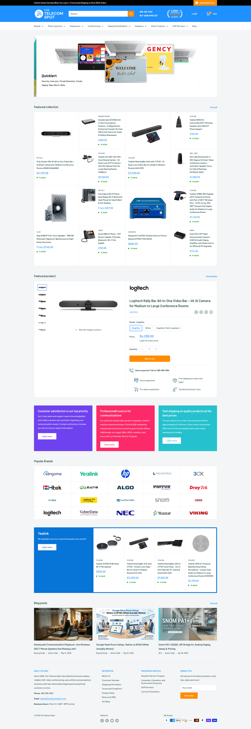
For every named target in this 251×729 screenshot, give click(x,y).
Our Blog (106, 701)
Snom (100, 230)
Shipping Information (111, 684)
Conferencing (94, 26)
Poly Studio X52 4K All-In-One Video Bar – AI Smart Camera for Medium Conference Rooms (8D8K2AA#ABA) (55, 164)
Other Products (158, 26)
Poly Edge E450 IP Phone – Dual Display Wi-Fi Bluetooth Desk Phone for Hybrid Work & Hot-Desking (110, 198)
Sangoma (132, 232)
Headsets (139, 26)
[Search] (131, 14)
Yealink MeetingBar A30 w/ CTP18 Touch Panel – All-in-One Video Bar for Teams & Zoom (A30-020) (169, 568)
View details (212, 276)
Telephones (75, 26)
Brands (37, 26)
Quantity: (133, 349)
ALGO (39, 232)
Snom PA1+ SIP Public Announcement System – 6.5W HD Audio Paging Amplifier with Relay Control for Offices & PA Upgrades (202, 240)
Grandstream (104, 116)
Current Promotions (150, 691)
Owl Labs (194, 153)
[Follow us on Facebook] (102, 720)
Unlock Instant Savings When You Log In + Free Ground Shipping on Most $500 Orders (70, 3)
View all (214, 107)
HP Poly (40, 158)
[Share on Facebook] (196, 312)
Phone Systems (55, 26)
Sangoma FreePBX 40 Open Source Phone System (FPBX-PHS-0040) (147, 237)
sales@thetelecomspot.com (53, 698)
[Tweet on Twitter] (206, 312)
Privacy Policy (108, 693)
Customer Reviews (110, 680)
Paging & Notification (117, 26)
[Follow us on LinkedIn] (117, 720)
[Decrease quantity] (142, 349)
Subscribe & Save (207, 3)
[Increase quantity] (156, 349)
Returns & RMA (109, 697)
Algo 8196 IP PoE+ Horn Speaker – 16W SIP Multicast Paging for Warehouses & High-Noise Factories (55, 238)
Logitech (133, 312)
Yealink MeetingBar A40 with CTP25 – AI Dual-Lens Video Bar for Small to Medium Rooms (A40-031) (146, 164)
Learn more (47, 547)
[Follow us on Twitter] (107, 720)
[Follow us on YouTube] (112, 720)
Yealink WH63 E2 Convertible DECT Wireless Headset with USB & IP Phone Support (201, 124)
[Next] (216, 560)
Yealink (101, 153)
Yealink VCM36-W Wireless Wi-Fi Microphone (107, 565)
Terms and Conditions (112, 688)
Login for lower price (148, 340)
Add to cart (150, 358)
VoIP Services (178, 26)
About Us (106, 676)
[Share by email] (211, 312)
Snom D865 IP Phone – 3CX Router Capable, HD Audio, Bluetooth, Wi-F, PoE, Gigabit (109, 238)
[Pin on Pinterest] (201, 312)
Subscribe (189, 695)
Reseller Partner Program (152, 676)
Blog (194, 26)
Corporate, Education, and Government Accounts (153, 681)
